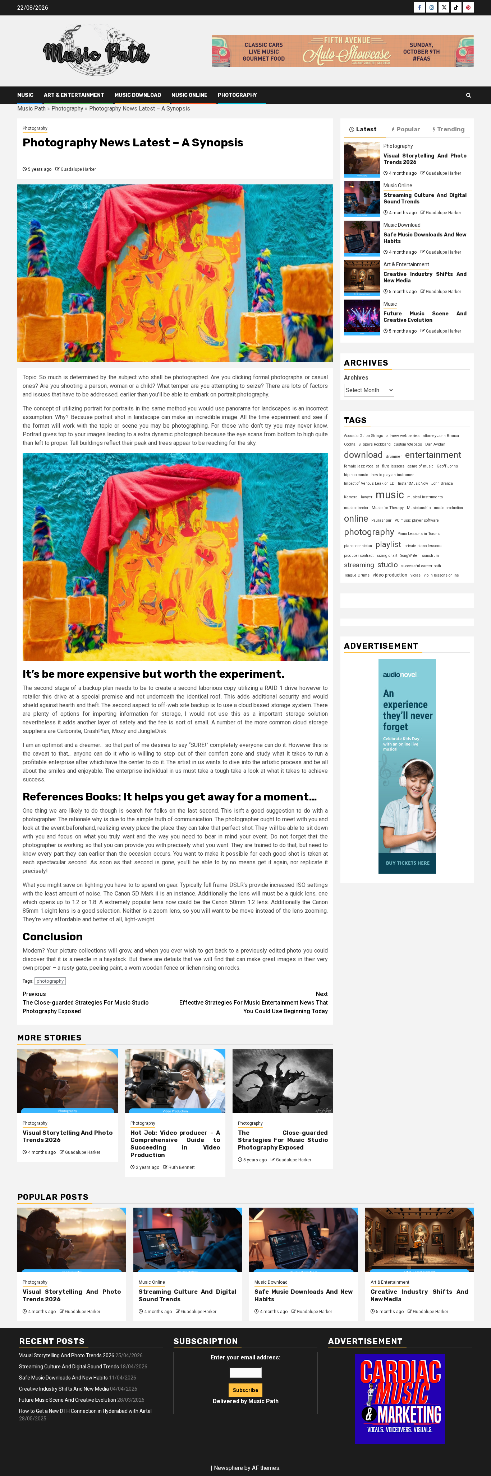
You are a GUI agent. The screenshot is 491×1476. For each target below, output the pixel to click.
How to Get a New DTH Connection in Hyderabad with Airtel (85, 1411)
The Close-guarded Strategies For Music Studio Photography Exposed (86, 1003)
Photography (237, 95)
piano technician (358, 546)
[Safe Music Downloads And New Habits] (362, 239)
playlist (388, 544)
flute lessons (393, 466)
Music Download (138, 95)
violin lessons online (441, 575)
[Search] (468, 95)
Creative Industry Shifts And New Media (64, 1389)
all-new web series (402, 435)
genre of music (420, 466)
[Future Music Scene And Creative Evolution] (362, 317)
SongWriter (409, 555)
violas (415, 575)
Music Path (31, 108)
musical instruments (425, 497)
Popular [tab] (408, 129)
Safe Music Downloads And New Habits (63, 1378)
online (356, 518)
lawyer (366, 497)
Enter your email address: (245, 1379)
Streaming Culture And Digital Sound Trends (69, 1366)
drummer (394, 456)
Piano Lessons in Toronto (419, 533)
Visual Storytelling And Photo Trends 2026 (66, 1355)
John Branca (442, 483)
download (363, 455)
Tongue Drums (357, 575)
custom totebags (408, 444)
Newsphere (228, 1468)
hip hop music (356, 475)
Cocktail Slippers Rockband (367, 444)
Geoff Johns (447, 466)
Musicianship (419, 508)
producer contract (358, 555)
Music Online (189, 95)
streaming (359, 565)
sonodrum (430, 555)
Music (25, 95)
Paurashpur (381, 520)
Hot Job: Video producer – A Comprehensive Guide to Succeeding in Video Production (175, 1143)
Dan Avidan (435, 444)
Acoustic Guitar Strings (363, 435)
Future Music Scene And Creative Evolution (425, 317)
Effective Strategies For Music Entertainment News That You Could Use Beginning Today (253, 1003)
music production (448, 508)
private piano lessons (422, 546)
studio (387, 564)
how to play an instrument (393, 475)
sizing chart (387, 555)
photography (50, 981)
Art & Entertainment (74, 95)
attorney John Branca (441, 435)
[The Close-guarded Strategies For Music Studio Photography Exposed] (283, 1081)
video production (390, 575)
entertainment (433, 455)
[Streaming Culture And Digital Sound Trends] (362, 199)
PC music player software (417, 520)
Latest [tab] (366, 129)
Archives (356, 377)
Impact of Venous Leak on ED (369, 483)
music (390, 495)
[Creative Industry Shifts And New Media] (362, 278)
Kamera (351, 497)
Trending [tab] (451, 129)
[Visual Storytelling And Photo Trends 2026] (67, 1081)
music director (356, 508)
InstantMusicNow (413, 483)
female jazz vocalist (361, 466)
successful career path (421, 566)
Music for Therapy (388, 508)
